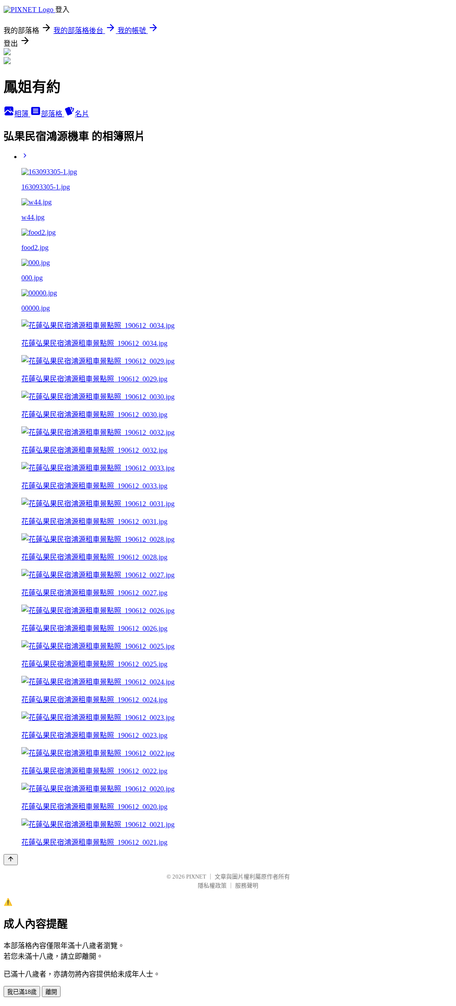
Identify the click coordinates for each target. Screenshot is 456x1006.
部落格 (52, 114)
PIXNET (196, 876)
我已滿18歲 (22, 992)
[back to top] (11, 859)
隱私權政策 (212, 885)
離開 (51, 992)
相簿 (22, 114)
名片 (82, 114)
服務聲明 (246, 885)
